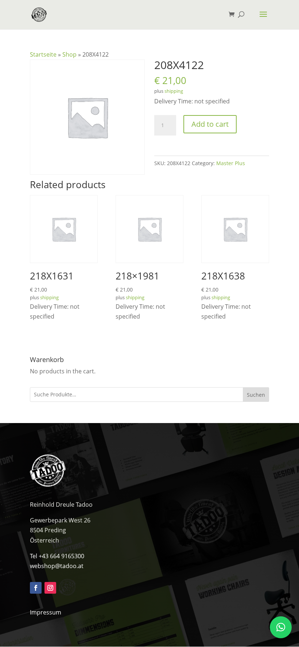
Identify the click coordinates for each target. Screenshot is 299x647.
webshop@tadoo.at (57, 566)
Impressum (45, 612)
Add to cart (210, 124)
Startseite (43, 54)
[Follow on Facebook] (36, 588)
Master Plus (230, 163)
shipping (173, 91)
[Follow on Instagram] (50, 588)
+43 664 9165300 (61, 556)
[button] (281, 627)
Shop (69, 54)
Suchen (256, 394)
